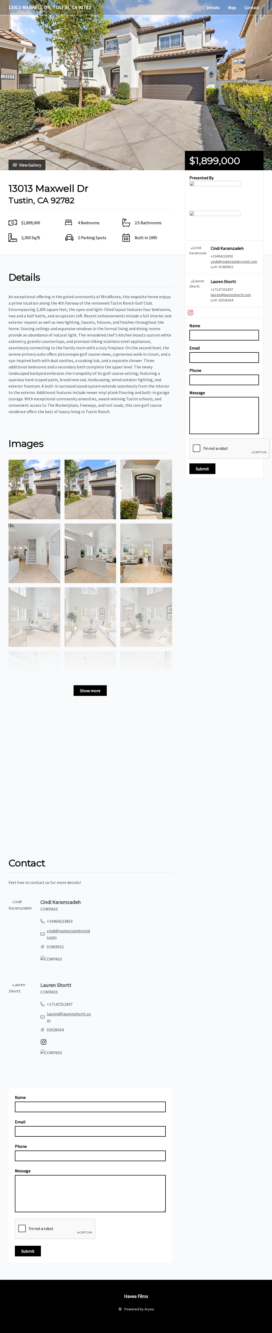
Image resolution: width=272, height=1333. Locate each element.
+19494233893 (222, 256)
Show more (90, 690)
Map (232, 7)
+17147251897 (222, 289)
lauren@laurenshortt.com (231, 294)
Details (213, 7)
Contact (251, 7)
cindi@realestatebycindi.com (234, 261)
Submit (202, 468)
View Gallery (30, 165)
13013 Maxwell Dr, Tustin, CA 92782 (49, 7)
